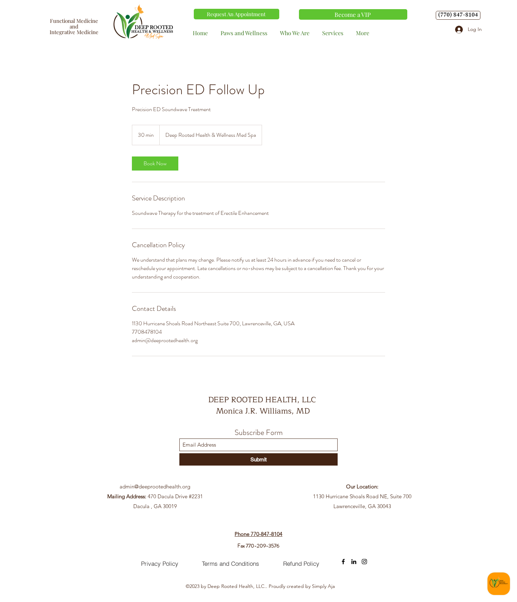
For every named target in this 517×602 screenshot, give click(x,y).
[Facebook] (343, 561)
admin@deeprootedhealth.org (155, 486)
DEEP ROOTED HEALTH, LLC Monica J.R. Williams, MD (263, 405)
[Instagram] (364, 561)
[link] (155, 163)
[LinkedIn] (353, 561)
